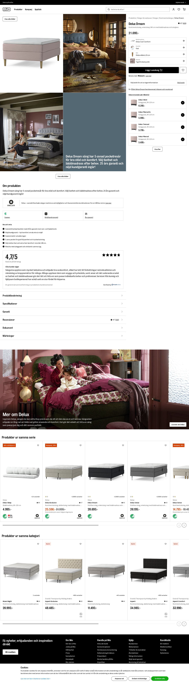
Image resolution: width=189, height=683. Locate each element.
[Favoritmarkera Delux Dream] (183, 70)
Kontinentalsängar (166, 18)
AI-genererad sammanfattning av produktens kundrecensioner (29, 285)
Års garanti (89, 217)
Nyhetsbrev (164, 653)
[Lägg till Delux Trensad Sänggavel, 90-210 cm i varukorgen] (182, 127)
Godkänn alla (160, 678)
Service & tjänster (103, 647)
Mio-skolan (70, 662)
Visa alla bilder (10, 19)
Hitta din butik (102, 644)
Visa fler (157, 149)
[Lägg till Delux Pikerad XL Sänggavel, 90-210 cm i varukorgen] (182, 115)
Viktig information (135, 656)
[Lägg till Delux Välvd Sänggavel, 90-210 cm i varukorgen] (182, 102)
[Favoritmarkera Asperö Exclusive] (80, 544)
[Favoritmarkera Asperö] (165, 544)
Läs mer (148, 76)
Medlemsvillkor (166, 647)
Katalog (163, 650)
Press (68, 653)
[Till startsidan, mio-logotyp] (7, 9)
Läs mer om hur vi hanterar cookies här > (36, 678)
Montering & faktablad (137, 662)
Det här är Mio (71, 644)
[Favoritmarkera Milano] (123, 544)
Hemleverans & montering (107, 650)
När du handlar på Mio (105, 659)
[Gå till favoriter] (179, 9)
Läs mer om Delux (178, 424)
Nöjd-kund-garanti (136, 659)
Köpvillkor (101, 662)
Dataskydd (69, 659)
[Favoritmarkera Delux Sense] (165, 445)
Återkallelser (133, 653)
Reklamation (133, 647)
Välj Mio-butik (180, 2)
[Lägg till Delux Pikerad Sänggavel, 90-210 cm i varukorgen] (182, 139)
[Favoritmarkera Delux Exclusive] (80, 445)
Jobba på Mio (70, 647)
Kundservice (133, 644)
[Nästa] (184, 525)
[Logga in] (173, 9)
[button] (94, 53)
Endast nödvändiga (139, 678)
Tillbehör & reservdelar (137, 650)
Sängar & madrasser (144, 18)
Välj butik (180, 82)
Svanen (7, 217)
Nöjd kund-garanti (51, 217)
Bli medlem (10, 652)
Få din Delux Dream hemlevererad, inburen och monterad (152, 89)
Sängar (155, 18)
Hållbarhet (70, 650)
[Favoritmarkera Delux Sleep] (38, 445)
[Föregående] (179, 525)
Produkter (132, 18)
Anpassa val (119, 678)
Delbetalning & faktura (105, 653)
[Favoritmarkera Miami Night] (38, 544)
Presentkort (101, 656)
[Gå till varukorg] (184, 9)
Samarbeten (70, 656)
